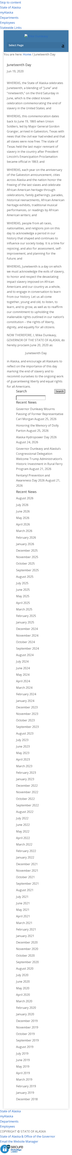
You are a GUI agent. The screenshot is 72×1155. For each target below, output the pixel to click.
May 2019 (22, 1066)
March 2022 (24, 844)
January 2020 (25, 1014)
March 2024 (24, 688)
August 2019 (24, 1047)
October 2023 (25, 720)
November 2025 (27, 557)
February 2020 (26, 1008)
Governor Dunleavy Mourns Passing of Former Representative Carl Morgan (39, 414)
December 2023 (27, 707)
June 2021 (23, 903)
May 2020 (22, 988)
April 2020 (23, 995)
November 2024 (27, 635)
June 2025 (23, 590)
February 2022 (26, 851)
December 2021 (27, 864)
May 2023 (22, 753)
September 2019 (27, 1040)
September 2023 (27, 727)
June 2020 (23, 981)
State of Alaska (10, 7)
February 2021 (26, 929)
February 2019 (26, 1086)
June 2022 (23, 825)
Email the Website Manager (19, 1141)
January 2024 (25, 701)
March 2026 (24, 531)
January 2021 (25, 936)
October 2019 (25, 1034)
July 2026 (22, 505)
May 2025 (22, 596)
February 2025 (26, 616)
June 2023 (23, 746)
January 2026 (25, 544)
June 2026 (23, 511)
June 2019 (23, 1060)
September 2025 (27, 570)
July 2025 (22, 583)
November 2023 (27, 714)
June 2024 (23, 668)
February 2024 (26, 694)
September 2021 (27, 884)
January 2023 (25, 779)
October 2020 (25, 956)
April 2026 (23, 524)
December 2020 (27, 942)
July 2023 (22, 740)
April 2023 (23, 759)
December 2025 (27, 550)
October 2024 (25, 642)
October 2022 (25, 799)
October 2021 (25, 877)
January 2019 (25, 1093)
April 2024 (23, 681)
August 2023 (24, 733)
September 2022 (27, 805)
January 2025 (25, 622)
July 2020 (22, 975)
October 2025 (25, 563)
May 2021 (22, 910)
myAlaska (6, 12)
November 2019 (27, 1027)
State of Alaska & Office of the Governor (27, 1136)
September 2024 (27, 648)
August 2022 (24, 812)
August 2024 (24, 655)
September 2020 (27, 962)
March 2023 (24, 766)
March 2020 (24, 1001)
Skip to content (10, 2)
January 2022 (25, 857)
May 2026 (22, 518)
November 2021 (27, 871)
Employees (7, 23)
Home (27, 54)
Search (60, 391)
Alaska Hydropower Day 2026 (36, 437)
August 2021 (24, 890)
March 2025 (24, 609)
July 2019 (22, 1053)
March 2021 (24, 923)
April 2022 (23, 838)
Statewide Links (11, 28)
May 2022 (22, 831)
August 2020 (24, 968)
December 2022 (27, 786)
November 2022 (27, 792)
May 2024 (22, 675)
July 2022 (22, 818)
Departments (9, 18)
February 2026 (26, 537)
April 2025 (23, 603)
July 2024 (22, 661)
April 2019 (23, 1073)
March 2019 (24, 1079)
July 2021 (22, 897)
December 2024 (27, 629)
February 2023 (26, 773)
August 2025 (24, 577)
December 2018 (27, 1099)
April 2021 (23, 916)
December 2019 (27, 1021)
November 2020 (27, 949)
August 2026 (24, 498)
